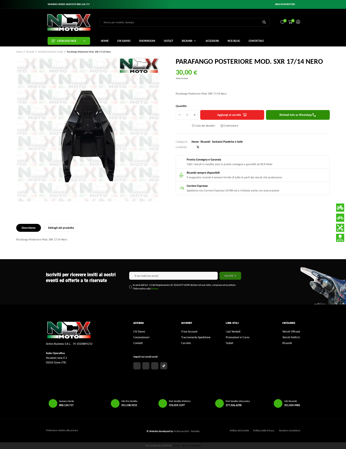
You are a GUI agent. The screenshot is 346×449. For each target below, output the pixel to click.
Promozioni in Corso (237, 337)
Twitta (197, 147)
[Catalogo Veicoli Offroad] (340, 208)
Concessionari (141, 337)
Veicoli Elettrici (291, 337)
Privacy (154, 288)
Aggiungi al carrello (229, 115)
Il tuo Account (189, 331)
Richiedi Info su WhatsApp (298, 115)
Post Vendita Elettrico (179, 401)
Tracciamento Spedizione (195, 337)
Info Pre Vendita (129, 401)
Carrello (186, 343)
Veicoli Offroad (291, 331)
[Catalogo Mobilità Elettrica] (340, 218)
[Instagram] (146, 365)
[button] (285, 4)
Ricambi (205, 141)
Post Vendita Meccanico (238, 401)
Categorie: (182, 141)
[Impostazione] (298, 22)
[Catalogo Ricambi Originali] (340, 228)
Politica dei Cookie (239, 430)
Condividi (192, 147)
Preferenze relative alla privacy (62, 430)
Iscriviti (229, 275)
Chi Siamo (139, 331)
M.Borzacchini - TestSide (186, 431)
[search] (264, 22)
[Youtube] (154, 365)
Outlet (229, 343)
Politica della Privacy (263, 430)
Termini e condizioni (191, 445)
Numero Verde (66, 401)
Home (195, 141)
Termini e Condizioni (289, 430)
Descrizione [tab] (29, 227)
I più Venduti (233, 331)
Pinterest (204, 147)
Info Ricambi (290, 401)
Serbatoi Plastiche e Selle (227, 141)
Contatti (138, 343)
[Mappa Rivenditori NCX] (340, 238)
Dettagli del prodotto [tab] (61, 227)
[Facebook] (137, 365)
